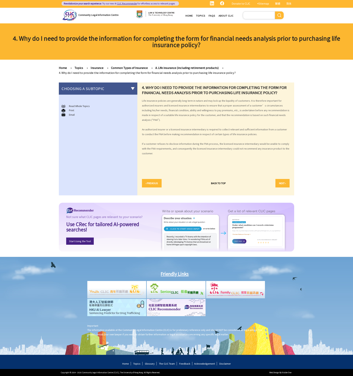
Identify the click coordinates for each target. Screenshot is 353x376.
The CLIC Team (167, 363)
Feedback (184, 363)
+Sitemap (263, 3)
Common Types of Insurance (129, 68)
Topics (200, 15)
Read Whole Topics (79, 106)
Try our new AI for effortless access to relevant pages (119, 3)
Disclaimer (225, 363)
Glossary (150, 363)
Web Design (274, 372)
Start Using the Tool (80, 241)
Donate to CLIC (241, 3)
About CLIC (226, 15)
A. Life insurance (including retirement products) (187, 68)
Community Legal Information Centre (98, 15)
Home (189, 15)
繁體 (277, 3)
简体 (288, 3)
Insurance (97, 68)
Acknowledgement (204, 363)
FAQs (212, 15)
